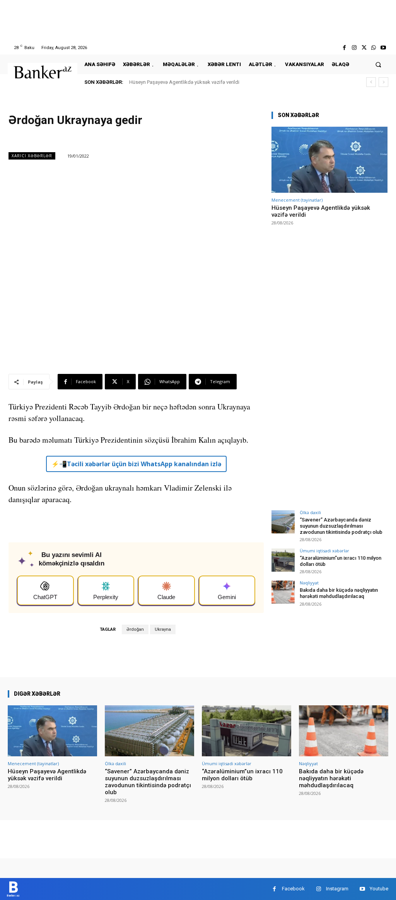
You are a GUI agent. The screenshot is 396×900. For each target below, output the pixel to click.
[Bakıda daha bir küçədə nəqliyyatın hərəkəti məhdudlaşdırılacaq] (283, 592)
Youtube (379, 889)
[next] (383, 82)
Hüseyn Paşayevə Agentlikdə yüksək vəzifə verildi (184, 82)
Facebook (293, 889)
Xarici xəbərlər (32, 155)
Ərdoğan (135, 629)
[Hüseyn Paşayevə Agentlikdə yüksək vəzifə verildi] (329, 160)
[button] (378, 64)
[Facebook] (344, 48)
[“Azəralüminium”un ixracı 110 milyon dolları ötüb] (283, 560)
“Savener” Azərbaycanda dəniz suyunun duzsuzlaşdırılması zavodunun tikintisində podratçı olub (341, 526)
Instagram (337, 889)
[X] (364, 48)
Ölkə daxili (310, 512)
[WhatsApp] (374, 48)
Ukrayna (163, 629)
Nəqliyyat (309, 583)
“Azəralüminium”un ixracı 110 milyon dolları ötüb (242, 775)
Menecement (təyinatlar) (297, 200)
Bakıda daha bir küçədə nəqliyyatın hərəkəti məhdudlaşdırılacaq (339, 593)
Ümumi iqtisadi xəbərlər (324, 550)
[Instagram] (354, 48)
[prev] (371, 82)
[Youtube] (383, 48)
